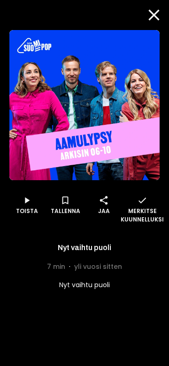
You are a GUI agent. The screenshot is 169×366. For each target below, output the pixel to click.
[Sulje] (154, 15)
